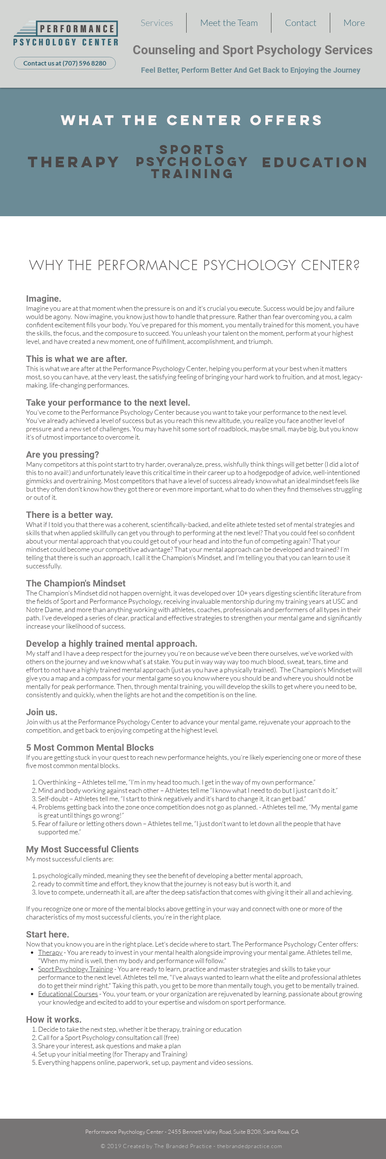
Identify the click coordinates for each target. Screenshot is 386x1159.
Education (315, 162)
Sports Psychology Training (193, 161)
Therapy (75, 161)
